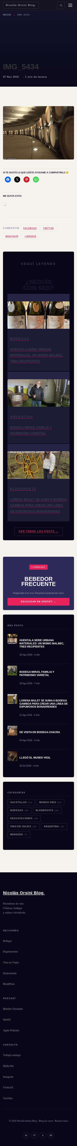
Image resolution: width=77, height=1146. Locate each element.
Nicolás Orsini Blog (21, 5)
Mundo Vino (50, 802)
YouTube (8, 1098)
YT (34, 1135)
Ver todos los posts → (38, 531)
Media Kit (8, 1066)
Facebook (30, 228)
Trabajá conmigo (12, 1055)
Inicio (7, 14)
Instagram (8, 1076)
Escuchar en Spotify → (38, 601)
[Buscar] (61, 5)
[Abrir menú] (70, 5)
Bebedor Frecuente (13, 1008)
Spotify (7, 1019)
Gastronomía (9, 973)
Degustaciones (24, 818)
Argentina (54, 826)
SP (51, 1135)
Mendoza (18, 834)
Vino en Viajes (23, 826)
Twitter (48, 228)
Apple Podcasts (11, 1030)
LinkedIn (30, 236)
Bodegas (19, 810)
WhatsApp (12, 236)
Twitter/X (8, 1087)
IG (26, 1135)
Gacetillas (21, 802)
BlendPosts (47, 810)
